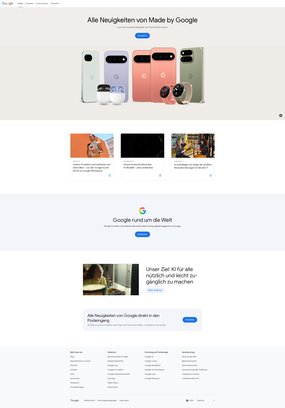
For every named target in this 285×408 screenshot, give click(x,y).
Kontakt (73, 370)
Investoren (75, 378)
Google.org (112, 365)
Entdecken (142, 234)
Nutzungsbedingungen (107, 400)
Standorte (74, 383)
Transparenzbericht (190, 378)
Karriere (73, 365)
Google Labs (150, 374)
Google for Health (115, 370)
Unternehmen (42, 3)
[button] (280, 115)
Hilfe (72, 374)
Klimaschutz (113, 387)
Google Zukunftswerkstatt (119, 374)
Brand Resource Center (80, 361)
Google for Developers (155, 370)
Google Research (152, 378)
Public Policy (113, 383)
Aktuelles (55, 3)
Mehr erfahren (155, 290)
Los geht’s (142, 36)
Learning (111, 378)
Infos (20, 3)
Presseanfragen (77, 387)
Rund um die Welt (189, 357)
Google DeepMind (152, 365)
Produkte (29, 3)
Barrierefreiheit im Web (118, 357)
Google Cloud (151, 361)
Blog (72, 357)
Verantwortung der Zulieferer (195, 370)
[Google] (7, 3)
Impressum (124, 400)
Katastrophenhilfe (115, 361)
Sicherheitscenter (189, 365)
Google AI (149, 357)
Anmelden (189, 320)
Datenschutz (89, 400)
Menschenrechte (189, 361)
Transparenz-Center (191, 374)
